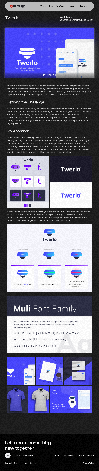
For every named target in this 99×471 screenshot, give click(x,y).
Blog (51, 6)
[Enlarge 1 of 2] (45, 159)
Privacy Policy (88, 463)
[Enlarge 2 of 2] (88, 159)
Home (56, 455)
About (73, 6)
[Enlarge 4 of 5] (45, 389)
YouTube (60, 6)
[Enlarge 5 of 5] (88, 389)
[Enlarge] (88, 227)
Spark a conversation (23, 455)
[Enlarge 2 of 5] (60, 360)
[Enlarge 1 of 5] (31, 360)
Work (43, 6)
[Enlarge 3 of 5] (88, 360)
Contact (84, 6)
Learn (71, 455)
